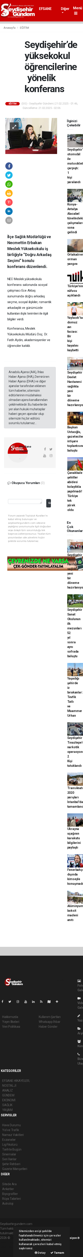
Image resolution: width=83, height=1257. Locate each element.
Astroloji (7, 1203)
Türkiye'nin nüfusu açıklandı (75, 290)
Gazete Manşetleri (14, 1169)
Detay (41, 1252)
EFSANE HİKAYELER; (48, 11)
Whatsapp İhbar (49, 1021)
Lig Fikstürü (9, 1144)
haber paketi (8, 1242)
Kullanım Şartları (50, 1017)
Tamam (58, 1252)
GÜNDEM (8, 1095)
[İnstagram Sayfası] (20, 1001)
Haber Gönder (48, 1026)
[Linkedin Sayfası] (35, 1001)
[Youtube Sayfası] (27, 1001)
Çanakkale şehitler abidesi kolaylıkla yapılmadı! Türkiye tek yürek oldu (74, 491)
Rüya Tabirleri (11, 1198)
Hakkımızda (10, 1017)
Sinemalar (9, 1154)
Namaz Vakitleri (13, 1135)
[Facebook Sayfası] (4, 1001)
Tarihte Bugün (11, 1149)
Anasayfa (10, 27)
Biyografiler (10, 1194)
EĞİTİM (24, 27)
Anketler (8, 1189)
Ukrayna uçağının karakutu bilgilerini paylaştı (74, 838)
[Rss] (43, 1001)
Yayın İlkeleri (10, 1021)
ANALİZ (7, 1090)
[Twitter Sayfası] (11, 1001)
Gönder (49, 503)
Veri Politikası (11, 1026)
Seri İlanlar (9, 1159)
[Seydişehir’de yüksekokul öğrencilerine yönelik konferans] (31, 135)
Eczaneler (9, 1139)
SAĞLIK (7, 1105)
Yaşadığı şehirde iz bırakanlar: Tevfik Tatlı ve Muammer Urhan (75, 697)
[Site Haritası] (51, 1001)
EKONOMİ (8, 1100)
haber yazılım (9, 1247)
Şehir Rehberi (11, 1164)
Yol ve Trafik (10, 1130)
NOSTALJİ (9, 1085)
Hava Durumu (11, 1125)
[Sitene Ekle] (59, 1001)
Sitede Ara (9, 1184)
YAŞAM (7, 1110)
